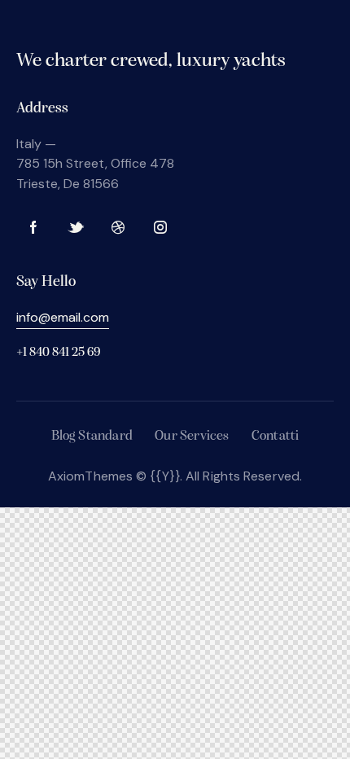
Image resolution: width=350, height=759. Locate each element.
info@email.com (62, 317)
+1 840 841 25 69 (58, 352)
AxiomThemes (90, 476)
